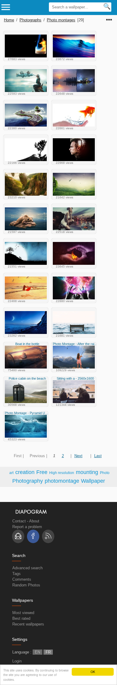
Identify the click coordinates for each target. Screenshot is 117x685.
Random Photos (26, 585)
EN (37, 652)
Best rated (21, 618)
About (34, 521)
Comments (21, 579)
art (11, 473)
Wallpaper (93, 481)
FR (48, 652)
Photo (105, 473)
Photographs (30, 20)
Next (78, 456)
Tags (16, 573)
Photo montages (61, 20)
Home (9, 20)
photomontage (62, 481)
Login (17, 661)
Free (41, 472)
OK (93, 671)
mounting (87, 472)
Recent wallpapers (28, 624)
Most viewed (23, 612)
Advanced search (27, 568)
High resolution (61, 473)
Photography (27, 481)
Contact (19, 521)
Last (98, 456)
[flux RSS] (48, 536)
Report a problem (27, 526)
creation (24, 472)
